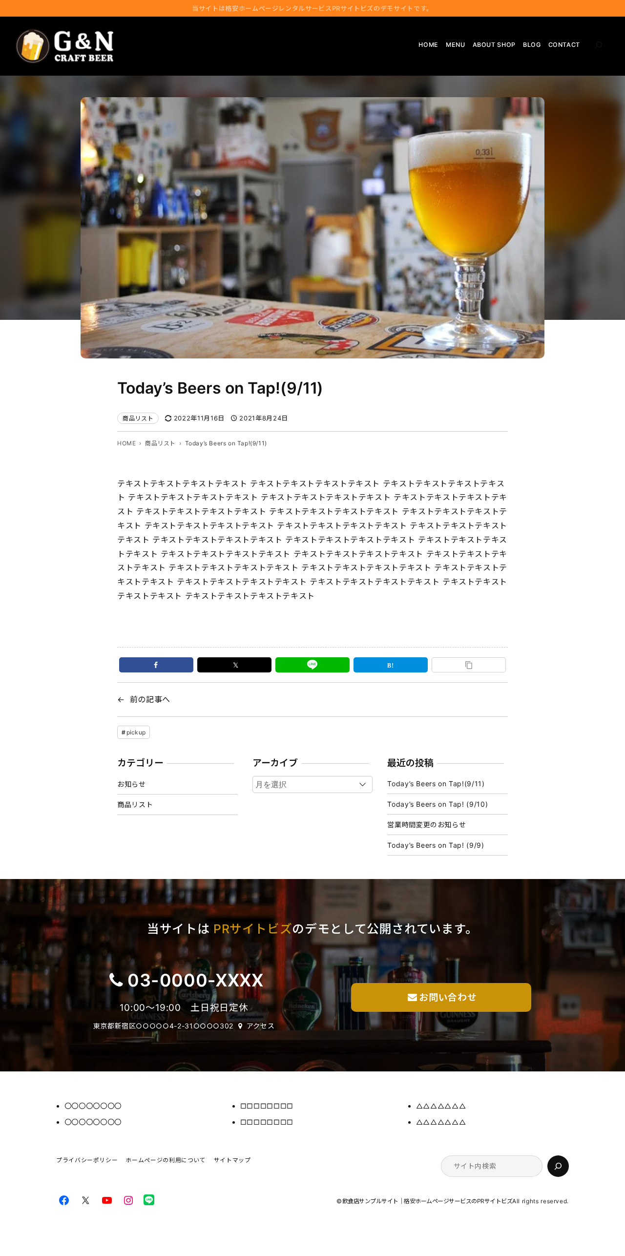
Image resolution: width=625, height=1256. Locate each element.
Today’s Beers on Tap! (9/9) (435, 845)
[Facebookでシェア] (156, 664)
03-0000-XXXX (195, 980)
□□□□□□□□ (266, 1106)
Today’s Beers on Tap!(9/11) (435, 783)
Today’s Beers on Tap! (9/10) (437, 804)
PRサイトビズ (252, 928)
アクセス (261, 1026)
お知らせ (131, 784)
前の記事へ (150, 699)
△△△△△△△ (441, 1106)
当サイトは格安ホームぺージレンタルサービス (312, 8)
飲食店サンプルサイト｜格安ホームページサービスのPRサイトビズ (427, 1201)
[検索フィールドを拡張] (598, 45)
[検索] (558, 1166)
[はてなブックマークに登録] (391, 664)
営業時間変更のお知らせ (426, 824)
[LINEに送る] (312, 664)
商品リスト (138, 418)
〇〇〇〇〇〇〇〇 (93, 1106)
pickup (136, 732)
